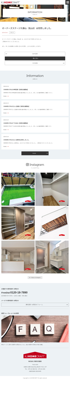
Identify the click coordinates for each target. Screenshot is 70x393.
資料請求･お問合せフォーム (34, 304)
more (34, 153)
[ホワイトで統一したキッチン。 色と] (18, 257)
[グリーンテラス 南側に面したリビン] (18, 189)
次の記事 (35, 63)
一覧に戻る (35, 58)
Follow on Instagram (36, 277)
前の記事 (35, 54)
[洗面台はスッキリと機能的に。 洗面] (52, 257)
